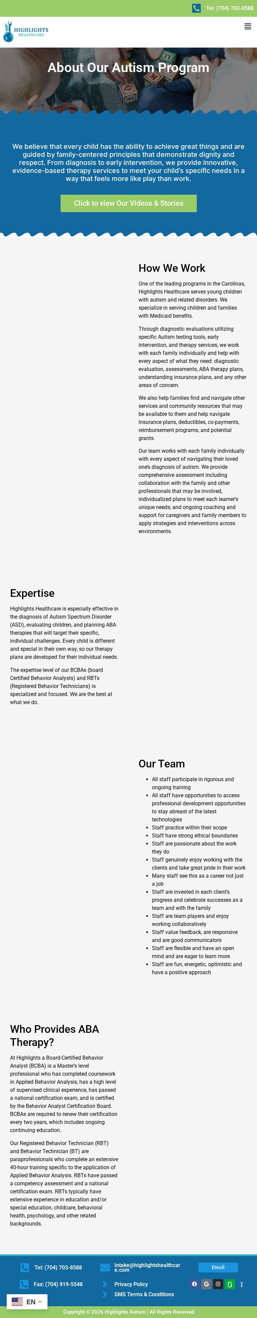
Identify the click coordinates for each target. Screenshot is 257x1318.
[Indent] (242, 1284)
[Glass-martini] (230, 1284)
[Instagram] (218, 1284)
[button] (248, 26)
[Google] (206, 1284)
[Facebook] (195, 1284)
